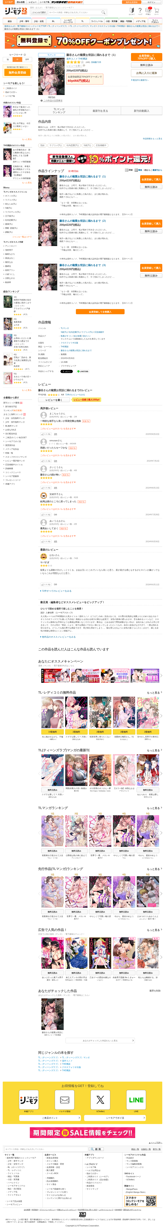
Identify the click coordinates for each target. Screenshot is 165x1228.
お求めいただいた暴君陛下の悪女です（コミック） (22, 341)
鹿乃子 (100, 858)
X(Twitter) (130, 1180)
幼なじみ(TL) (10, 204)
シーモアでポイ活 (13, 441)
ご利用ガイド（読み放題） (98, 1180)
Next (160, 675)
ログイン (151, 2)
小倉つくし (10, 274)
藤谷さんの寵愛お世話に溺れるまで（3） (83, 265)
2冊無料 (76, 732)
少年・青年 (24, 21)
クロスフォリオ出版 (106, 26)
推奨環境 (90, 1186)
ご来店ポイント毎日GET (16, 437)
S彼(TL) (8, 208)
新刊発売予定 (11, 406)
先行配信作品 (11, 434)
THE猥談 (121, 26)
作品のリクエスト (94, 1183)
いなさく (100, 980)
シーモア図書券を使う (56, 1189)
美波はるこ (10, 258)
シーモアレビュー (14, 1204)
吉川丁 (118, 980)
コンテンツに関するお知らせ (59, 1198)
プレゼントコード (13, 480)
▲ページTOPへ (155, 1143)
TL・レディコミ (15, 1170)
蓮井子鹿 (151, 919)
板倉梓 (8, 282)
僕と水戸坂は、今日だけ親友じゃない (21, 124)
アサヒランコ (124, 791)
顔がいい (87, 336)
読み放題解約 (52, 1181)
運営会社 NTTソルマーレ (132, 1210)
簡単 (140, 170)
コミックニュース (13, 472)
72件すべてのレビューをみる (57, 591)
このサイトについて (106, 1210)
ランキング (12, 410)
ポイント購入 (52, 1161)
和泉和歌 (79, 980)
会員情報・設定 (53, 1167)
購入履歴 (50, 1170)
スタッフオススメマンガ (16, 457)
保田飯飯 (27, 162)
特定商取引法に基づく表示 (87, 1210)
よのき (16, 325)
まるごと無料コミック (13, 414)
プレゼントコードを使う (57, 1192)
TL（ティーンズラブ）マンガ (83, 26)
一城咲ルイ (53, 739)
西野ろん (148, 739)
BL (53, 21)
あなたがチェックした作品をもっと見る (100, 1041)
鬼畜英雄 (17, 322)
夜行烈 (76, 791)
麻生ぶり (55, 980)
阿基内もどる (127, 980)
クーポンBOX (52, 1173)
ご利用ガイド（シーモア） (98, 1176)
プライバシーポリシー (48, 1210)
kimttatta (102, 791)
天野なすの (10, 278)
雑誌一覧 (135, 1149)
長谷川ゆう (100, 739)
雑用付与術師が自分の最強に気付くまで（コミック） (22, 303)
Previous (40, 675)
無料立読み (52, 790)
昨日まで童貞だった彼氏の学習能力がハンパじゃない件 (21, 110)
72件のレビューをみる (75, 395)
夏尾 (48, 980)
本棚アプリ (10, 484)
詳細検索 (9, 468)
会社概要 (27, 1210)
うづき (55, 858)
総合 (10, 21)
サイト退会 (51, 1184)
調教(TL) (9, 232)
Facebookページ (133, 1176)
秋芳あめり (69, 980)
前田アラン (10, 270)
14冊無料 (52, 732)
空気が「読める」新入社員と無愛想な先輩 (22, 360)
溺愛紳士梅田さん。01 (124, 737)
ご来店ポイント (50, 1118)
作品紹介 (130, 1158)
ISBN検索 (118, 1210)
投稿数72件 (93, 62)
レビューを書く (74, 65)
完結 (42, 145)
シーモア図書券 (12, 476)
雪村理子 (9, 250)
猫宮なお (9, 262)
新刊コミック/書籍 (11, 403)
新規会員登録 (52, 1158)
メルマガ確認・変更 (55, 1164)
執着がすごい (66, 336)
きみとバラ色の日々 (22, 376)
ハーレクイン (13, 1183)
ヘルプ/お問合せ (94, 1170)
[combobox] (77, 12)
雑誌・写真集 (126, 21)
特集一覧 (9, 453)
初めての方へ (11, 92)
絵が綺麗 (78, 336)
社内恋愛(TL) (10, 220)
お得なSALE (10, 430)
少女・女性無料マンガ (15, 418)
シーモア (9, 2)
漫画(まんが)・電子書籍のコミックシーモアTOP (25, 26)
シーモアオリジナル (16, 1186)
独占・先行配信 (14, 1189)
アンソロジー (11, 246)
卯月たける (148, 797)
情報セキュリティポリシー (67, 1210)
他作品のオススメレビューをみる (59, 637)
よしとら (142, 919)
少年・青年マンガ (15, 1161)
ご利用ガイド (11, 88)
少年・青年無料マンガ (15, 422)
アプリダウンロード (95, 1158)
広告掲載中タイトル (14, 465)
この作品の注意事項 (52, 100)
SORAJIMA (23, 347)
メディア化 (141, 21)
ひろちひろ (18, 379)
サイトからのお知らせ (56, 1195)
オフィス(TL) (10, 196)
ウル (49, 858)
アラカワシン (19, 308)
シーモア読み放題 (14, 1201)
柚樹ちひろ (10, 254)
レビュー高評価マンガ (15, 461)
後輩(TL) (9, 224)
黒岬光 (8, 266)
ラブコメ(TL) (10, 200)
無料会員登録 (131, 2)
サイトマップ (92, 1189)
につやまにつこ (148, 858)
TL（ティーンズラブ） (58, 26)
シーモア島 (44, 2)
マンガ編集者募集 (134, 1164)
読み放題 (21, 2)
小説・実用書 (111, 21)
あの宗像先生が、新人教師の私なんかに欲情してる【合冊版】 (21, 154)
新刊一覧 (157, 1149)
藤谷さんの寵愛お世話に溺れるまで (142, 26)
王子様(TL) (10, 216)
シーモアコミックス (68, 21)
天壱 (16, 347)
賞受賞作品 (10, 445)
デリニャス (18, 178)
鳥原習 (16, 366)
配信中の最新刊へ (141, 80)
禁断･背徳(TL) (11, 228)
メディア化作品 (12, 449)
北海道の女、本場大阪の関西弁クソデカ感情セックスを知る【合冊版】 (21, 170)
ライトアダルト (155, 21)
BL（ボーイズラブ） (17, 1167)
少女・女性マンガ (15, 1164)
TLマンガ (52, 55)
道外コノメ (18, 162)
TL (82, 21)
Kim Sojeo (94, 791)
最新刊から (157, 170)
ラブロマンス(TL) (12, 212)
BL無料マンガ (11, 426)
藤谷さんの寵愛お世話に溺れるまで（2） (83, 220)
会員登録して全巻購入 (100, 312)
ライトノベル (97, 21)
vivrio (109, 791)
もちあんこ (124, 739)
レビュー (33, 2)
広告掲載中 (101, 145)
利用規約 (35, 1210)
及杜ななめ (76, 739)
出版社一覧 (146, 1149)
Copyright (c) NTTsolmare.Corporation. (82, 1226)
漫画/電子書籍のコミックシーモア (21, 1158)
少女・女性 (39, 21)
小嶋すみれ (148, 980)
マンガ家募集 (132, 1161)
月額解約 (50, 1178)
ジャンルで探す (39, 12)
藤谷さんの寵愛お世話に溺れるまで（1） (83, 176)
